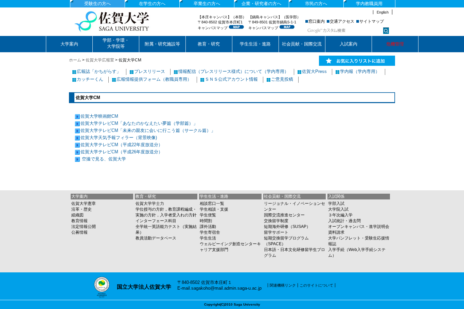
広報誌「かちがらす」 (99, 71)
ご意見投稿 (282, 79)
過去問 (355, 220)
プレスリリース (149, 71)
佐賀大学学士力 (150, 203)
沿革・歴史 (81, 209)
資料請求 (336, 232)
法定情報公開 (83, 226)
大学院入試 (338, 209)
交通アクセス (342, 21)
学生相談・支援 (214, 209)
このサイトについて (316, 285)
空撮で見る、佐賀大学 (103, 158)
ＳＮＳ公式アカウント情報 (231, 79)
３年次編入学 (340, 215)
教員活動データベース (156, 238)
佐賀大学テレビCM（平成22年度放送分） (122, 144)
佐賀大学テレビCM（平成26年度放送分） (122, 151)
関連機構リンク (283, 285)
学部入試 (336, 203)
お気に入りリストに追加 (357, 61)
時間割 (206, 220)
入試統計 (336, 220)
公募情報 (79, 232)
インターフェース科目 (156, 220)
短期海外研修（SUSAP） (287, 226)
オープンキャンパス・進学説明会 (358, 226)
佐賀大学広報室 (100, 60)
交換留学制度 (276, 220)
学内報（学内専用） (360, 71)
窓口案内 (316, 21)
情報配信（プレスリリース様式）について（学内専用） (233, 71)
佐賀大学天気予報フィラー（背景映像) (119, 137)
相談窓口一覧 (212, 203)
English (383, 12)
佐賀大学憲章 (83, 203)
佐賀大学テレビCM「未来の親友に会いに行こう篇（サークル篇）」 (148, 130)
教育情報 (79, 220)
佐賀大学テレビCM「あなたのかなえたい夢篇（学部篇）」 (139, 123)
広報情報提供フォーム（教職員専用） (154, 79)
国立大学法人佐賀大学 (124, 21)
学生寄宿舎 (210, 232)
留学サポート (276, 232)
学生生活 (208, 238)
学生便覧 (208, 215)
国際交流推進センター (284, 215)
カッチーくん (90, 79)
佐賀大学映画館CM (99, 116)
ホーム (75, 60)
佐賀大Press (314, 71)
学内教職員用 (369, 3)
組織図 (77, 215)
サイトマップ (371, 21)
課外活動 (208, 226)
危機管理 (395, 43)
